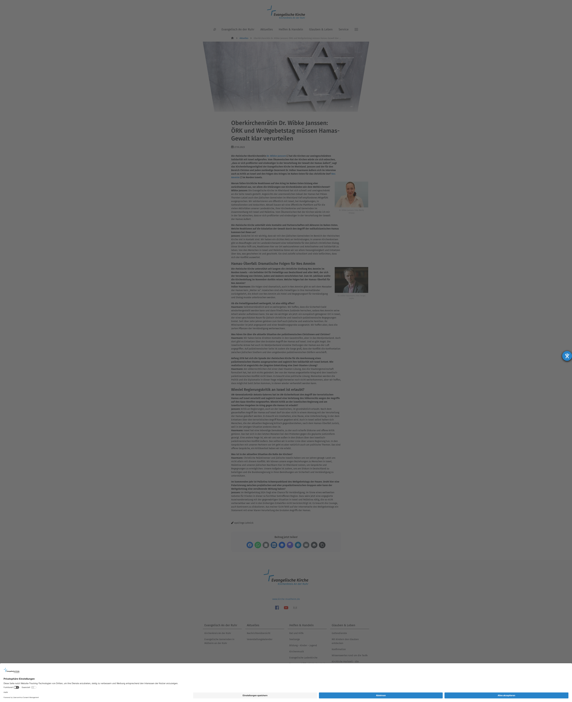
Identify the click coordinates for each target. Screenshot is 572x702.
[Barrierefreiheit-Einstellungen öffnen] (567, 356)
